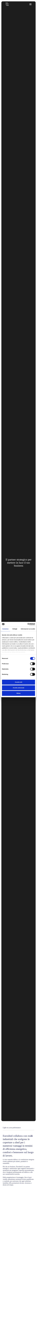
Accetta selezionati (18, 687)
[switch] (32, 663)
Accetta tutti (18, 682)
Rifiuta (18, 693)
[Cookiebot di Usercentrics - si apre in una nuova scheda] (27, 624)
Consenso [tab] (5, 629)
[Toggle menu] (30, 4)
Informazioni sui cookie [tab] (28, 629)
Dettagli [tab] (14, 629)
